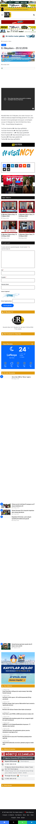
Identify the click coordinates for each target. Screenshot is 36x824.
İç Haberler (11, 815)
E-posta (3, 277)
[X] (8, 165)
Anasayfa (4, 41)
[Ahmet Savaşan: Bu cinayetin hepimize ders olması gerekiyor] (5, 512)
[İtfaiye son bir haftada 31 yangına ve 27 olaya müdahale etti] (5, 505)
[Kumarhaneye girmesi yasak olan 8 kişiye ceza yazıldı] (5, 646)
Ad (2, 270)
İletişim (23, 817)
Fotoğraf (13, 817)
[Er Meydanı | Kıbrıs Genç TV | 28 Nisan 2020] (27, 207)
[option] (18, 184)
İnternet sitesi (5, 284)
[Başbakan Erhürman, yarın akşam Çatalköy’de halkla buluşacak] (5, 579)
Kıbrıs (24, 815)
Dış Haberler (18, 815)
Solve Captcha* (5, 291)
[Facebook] (4, 165)
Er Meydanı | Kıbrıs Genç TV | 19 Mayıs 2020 (18, 186)
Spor (28, 815)
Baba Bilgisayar (30, 812)
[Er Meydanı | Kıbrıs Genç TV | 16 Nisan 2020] (27, 227)
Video (9, 41)
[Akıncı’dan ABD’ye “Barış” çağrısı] (5, 439)
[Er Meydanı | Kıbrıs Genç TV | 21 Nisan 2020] (9, 227)
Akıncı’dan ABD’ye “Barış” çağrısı (21, 377)
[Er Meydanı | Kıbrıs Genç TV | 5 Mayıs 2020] (9, 207)
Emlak (18, 817)
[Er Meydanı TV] (7, 14)
